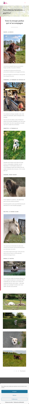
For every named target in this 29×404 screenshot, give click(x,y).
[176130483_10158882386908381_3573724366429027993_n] (14, 366)
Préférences (14, 399)
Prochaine (22, 371)
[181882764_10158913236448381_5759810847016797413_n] (14, 328)
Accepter (14, 391)
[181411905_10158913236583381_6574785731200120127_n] (14, 347)
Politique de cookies (9, 402)
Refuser (14, 395)
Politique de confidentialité (19, 402)
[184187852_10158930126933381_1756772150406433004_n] (14, 309)
